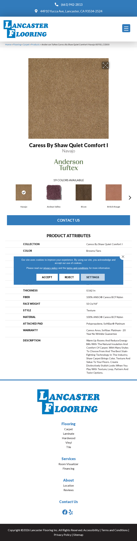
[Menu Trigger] (126, 28)
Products (35, 44)
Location (68, 485)
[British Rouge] (114, 192)
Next (130, 192)
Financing (68, 468)
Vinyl (68, 442)
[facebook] (65, 512)
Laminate (68, 433)
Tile (68, 447)
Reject (69, 277)
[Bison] (84, 192)
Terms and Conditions (114, 530)
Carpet (26, 44)
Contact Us (68, 220)
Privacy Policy (62, 534)
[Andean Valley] (54, 192)
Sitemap (78, 534)
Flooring (17, 44)
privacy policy (50, 268)
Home (8, 44)
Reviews (69, 490)
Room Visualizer (68, 464)
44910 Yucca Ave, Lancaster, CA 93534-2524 (71, 11)
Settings (92, 277)
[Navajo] (24, 192)
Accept (47, 277)
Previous (7, 192)
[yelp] (71, 512)
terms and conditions (77, 268)
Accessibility (91, 530)
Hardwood (68, 438)
